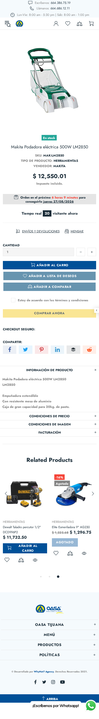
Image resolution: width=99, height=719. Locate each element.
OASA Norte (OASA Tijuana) (19, 23)
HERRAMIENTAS (14, 522)
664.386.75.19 (60, 2)
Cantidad (11, 245)
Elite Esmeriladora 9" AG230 (71, 527)
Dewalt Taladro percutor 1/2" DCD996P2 (22, 529)
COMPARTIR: (12, 342)
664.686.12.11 (60, 8)
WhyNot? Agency (44, 671)
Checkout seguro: (19, 329)
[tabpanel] (25, 523)
